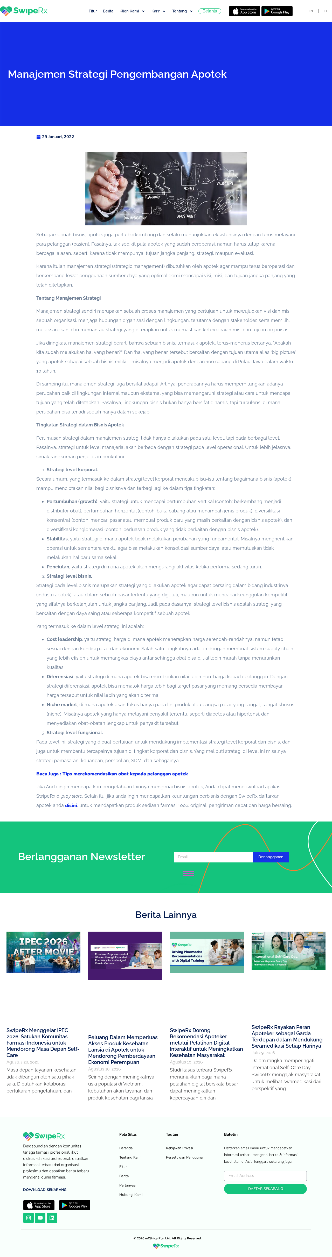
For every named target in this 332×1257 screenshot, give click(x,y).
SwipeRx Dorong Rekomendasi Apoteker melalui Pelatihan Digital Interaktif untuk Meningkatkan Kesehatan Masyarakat (206, 1042)
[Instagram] (28, 1218)
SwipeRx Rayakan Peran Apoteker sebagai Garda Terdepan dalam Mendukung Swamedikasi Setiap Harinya (287, 1036)
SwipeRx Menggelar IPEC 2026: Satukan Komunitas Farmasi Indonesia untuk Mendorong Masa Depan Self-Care (42, 1042)
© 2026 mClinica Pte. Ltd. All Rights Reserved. (168, 1238)
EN (311, 11)
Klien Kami (129, 11)
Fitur (93, 11)
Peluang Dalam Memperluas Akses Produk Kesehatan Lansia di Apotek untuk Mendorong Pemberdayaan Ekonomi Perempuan (123, 1049)
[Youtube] (40, 1218)
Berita (108, 11)
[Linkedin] (52, 1218)
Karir (155, 11)
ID (325, 11)
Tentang (179, 11)
